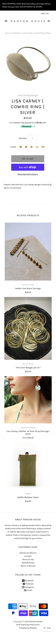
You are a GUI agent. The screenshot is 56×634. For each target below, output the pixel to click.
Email (29, 590)
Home (7, 33)
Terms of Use (28, 559)
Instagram (29, 587)
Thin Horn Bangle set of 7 (28, 367)
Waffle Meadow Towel (28, 497)
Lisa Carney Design (28, 95)
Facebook (29, 580)
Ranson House (28, 364)
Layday (28, 493)
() (45, 13)
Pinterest (29, 584)
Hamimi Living (28, 285)
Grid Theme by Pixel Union (27, 624)
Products (16, 33)
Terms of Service (28, 566)
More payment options (28, 174)
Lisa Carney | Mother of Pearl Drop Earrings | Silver (28, 432)
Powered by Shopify (28, 628)
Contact (28, 556)
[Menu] (6, 21)
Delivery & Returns (28, 553)
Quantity (23, 138)
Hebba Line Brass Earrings (28, 288)
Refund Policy (28, 563)
